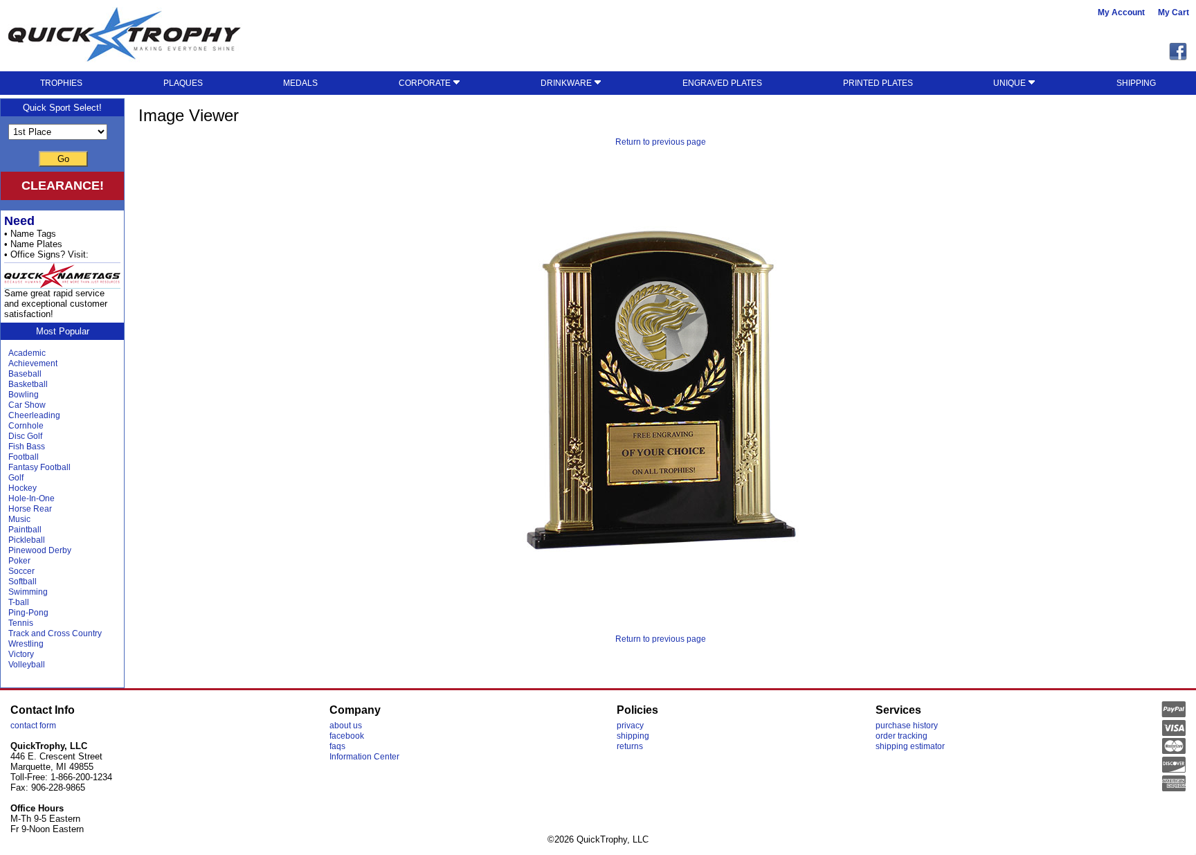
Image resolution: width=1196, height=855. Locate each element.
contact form (33, 725)
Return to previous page (660, 142)
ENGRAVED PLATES (722, 83)
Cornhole (26, 426)
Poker (19, 561)
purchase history (907, 725)
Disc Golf (25, 436)
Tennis (20, 623)
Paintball (25, 529)
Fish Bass (26, 446)
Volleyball (26, 664)
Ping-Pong (28, 613)
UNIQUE (1010, 83)
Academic (27, 353)
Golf (16, 478)
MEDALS (300, 83)
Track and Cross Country (55, 633)
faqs (337, 746)
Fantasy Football (39, 467)
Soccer (21, 571)
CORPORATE (426, 83)
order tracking (901, 736)
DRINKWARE (567, 83)
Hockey (22, 488)
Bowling (23, 394)
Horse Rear (30, 509)
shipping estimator (910, 746)
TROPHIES (61, 83)
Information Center (364, 757)
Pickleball (26, 540)
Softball (22, 581)
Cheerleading (34, 415)
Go (63, 159)
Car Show (27, 405)
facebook (346, 736)
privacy (630, 725)
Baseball (25, 374)
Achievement (32, 363)
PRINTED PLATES (878, 83)
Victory (21, 654)
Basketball (28, 384)
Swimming (28, 592)
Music (19, 519)
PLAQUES (183, 83)
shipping (633, 736)
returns (630, 746)
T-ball (18, 602)
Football (23, 457)
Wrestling (26, 644)
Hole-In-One (31, 498)
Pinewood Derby (39, 550)
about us (345, 725)
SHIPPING (1136, 83)
